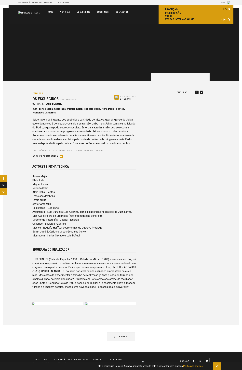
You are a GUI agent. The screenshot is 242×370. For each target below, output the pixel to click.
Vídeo (168, 16)
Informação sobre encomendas (35, 2)
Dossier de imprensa (45, 156)
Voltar (123, 337)
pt (224, 9)
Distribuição (173, 12)
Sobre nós (102, 12)
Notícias (65, 12)
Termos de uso (40, 359)
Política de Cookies (193, 366)
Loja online (83, 12)
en (229, 9)
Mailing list (64, 2)
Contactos (122, 12)
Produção (171, 9)
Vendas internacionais (179, 19)
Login (223, 2)
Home (50, 12)
